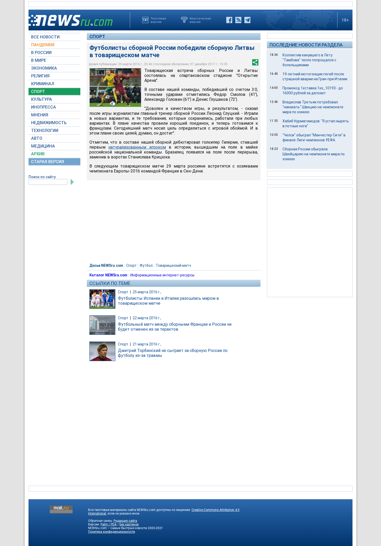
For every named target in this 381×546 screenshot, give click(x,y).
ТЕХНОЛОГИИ (44, 130)
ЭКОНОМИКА (44, 68)
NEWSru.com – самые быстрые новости (117, 528)
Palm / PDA (109, 524)
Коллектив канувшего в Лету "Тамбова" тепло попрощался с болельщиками (309, 60)
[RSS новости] (238, 20)
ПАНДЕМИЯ (42, 44)
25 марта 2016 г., (147, 292)
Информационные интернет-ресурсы (162, 275)
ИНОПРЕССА (43, 107)
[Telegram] (247, 20)
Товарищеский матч (173, 265)
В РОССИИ (41, 52)
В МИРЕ (38, 60)
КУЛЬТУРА (41, 99)
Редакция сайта (125, 521)
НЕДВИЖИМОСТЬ (49, 122)
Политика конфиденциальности (111, 532)
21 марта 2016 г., (147, 344)
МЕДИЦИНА (43, 146)
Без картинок (129, 524)
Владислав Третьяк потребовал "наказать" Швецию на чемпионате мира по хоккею (313, 107)
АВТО (36, 138)
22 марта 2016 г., (147, 318)
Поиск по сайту (42, 177)
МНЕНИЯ (39, 114)
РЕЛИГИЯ (40, 76)
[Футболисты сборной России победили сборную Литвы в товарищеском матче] (115, 87)
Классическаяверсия (200, 20)
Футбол (146, 265)
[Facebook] (229, 20)
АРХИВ (38, 153)
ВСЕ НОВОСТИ (45, 37)
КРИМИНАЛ (42, 83)
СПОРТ (38, 91)
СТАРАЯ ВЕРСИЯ (47, 161)
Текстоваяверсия (158, 20)
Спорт (97, 36)
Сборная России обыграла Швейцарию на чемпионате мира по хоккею (314, 154)
